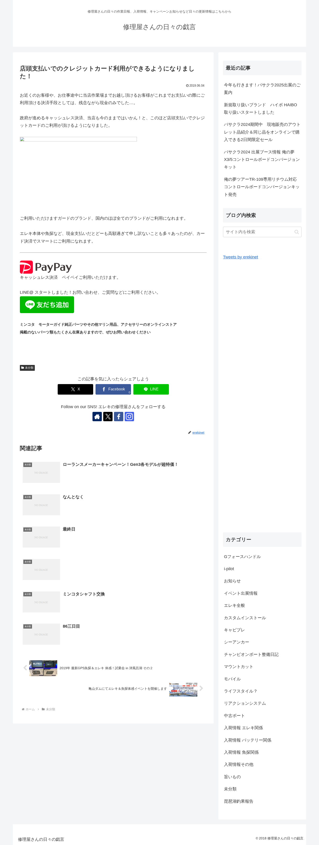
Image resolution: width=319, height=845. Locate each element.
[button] (297, 232)
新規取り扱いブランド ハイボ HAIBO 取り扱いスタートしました (262, 109)
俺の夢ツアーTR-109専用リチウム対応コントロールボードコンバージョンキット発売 (262, 187)
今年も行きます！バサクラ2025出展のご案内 (262, 89)
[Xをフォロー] (108, 416)
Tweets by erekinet (240, 257)
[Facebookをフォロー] (118, 416)
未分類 (29, 367)
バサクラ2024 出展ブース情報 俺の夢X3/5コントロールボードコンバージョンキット (262, 160)
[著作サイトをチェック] (97, 416)
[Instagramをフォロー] (129, 416)
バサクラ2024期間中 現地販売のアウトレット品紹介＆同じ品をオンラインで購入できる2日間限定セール (262, 132)
